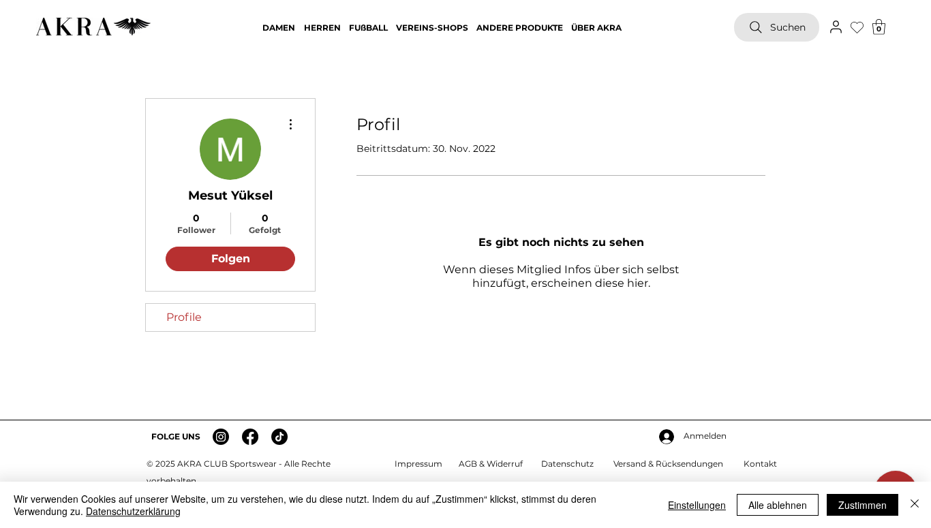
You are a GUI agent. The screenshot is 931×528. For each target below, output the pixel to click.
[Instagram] (221, 437)
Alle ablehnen (777, 505)
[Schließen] (914, 505)
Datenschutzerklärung (133, 511)
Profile (184, 317)
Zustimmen (862, 505)
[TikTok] (279, 437)
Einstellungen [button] (697, 505)
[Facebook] (250, 437)
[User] (835, 26)
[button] (878, 27)
